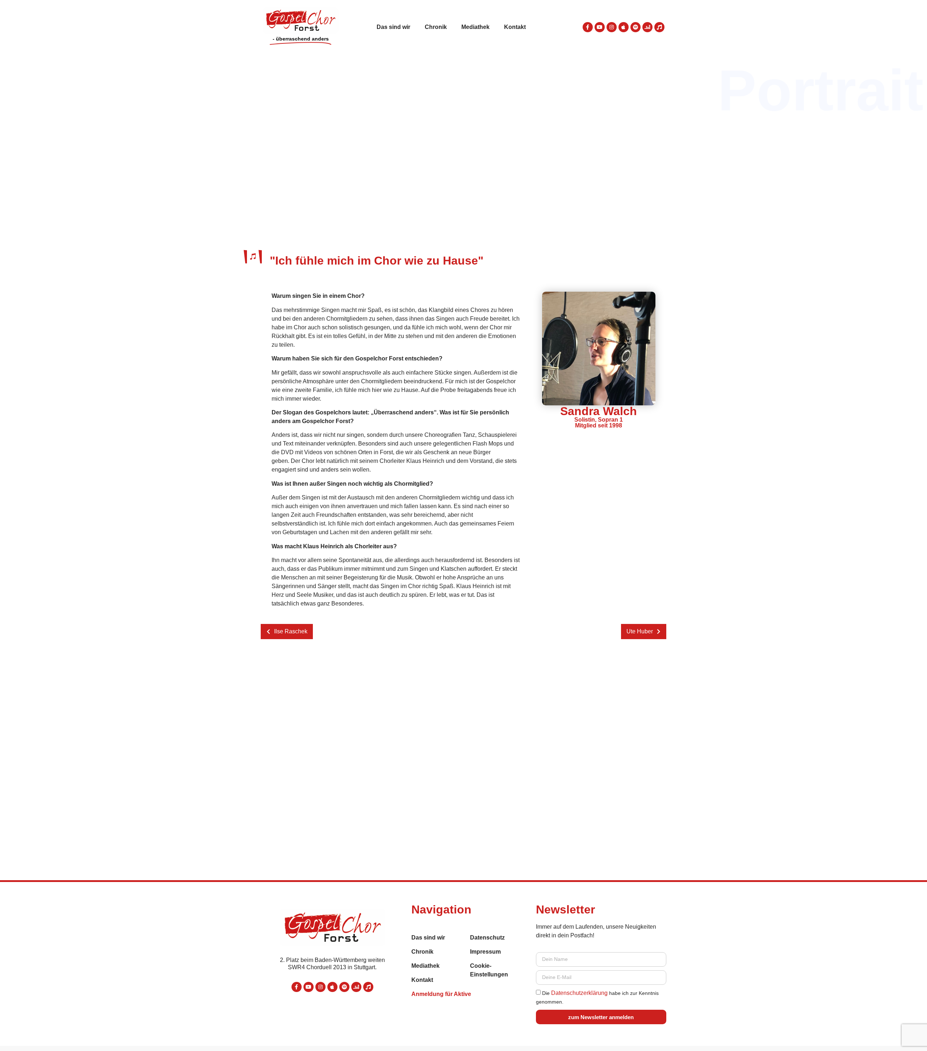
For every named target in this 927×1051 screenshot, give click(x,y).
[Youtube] (600, 27)
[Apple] (623, 27)
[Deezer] (647, 27)
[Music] (659, 27)
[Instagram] (612, 27)
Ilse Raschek (290, 631)
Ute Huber (639, 631)
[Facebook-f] (588, 27)
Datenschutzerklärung (579, 993)
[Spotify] (635, 27)
